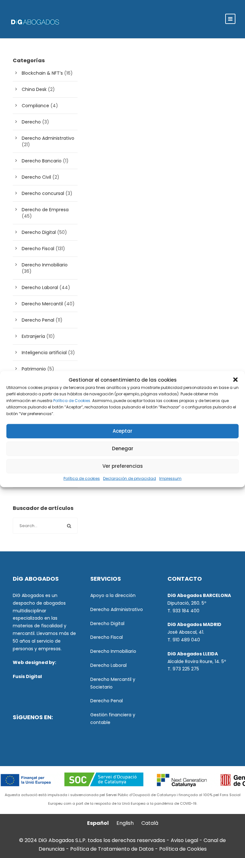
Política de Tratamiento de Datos (112, 849)
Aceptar (122, 431)
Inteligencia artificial (44, 352)
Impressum (170, 478)
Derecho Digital (39, 232)
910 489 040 (186, 640)
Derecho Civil (36, 177)
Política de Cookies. (72, 400)
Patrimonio (34, 369)
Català (149, 823)
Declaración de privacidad (129, 478)
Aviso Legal (184, 840)
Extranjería (33, 336)
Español (98, 823)
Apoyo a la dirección (113, 595)
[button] (235, 380)
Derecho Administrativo (48, 138)
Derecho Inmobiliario (45, 265)
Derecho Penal (38, 320)
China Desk (34, 89)
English (125, 823)
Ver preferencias (122, 466)
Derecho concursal (43, 193)
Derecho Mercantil (42, 304)
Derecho (31, 122)
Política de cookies (81, 478)
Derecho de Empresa (45, 209)
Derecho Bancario (42, 161)
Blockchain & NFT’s (42, 73)
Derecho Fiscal (38, 248)
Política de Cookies (183, 849)
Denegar (122, 448)
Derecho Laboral (40, 287)
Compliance (35, 105)
